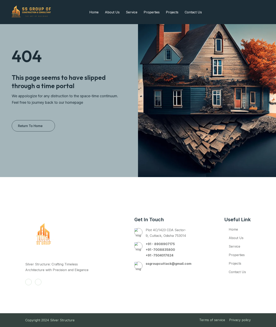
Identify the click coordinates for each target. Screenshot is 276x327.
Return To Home (30, 126)
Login (249, 12)
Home (94, 12)
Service (131, 12)
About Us (112, 12)
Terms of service (212, 320)
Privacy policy (240, 320)
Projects (172, 12)
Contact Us (193, 12)
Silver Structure (63, 320)
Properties (152, 12)
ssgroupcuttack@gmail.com (168, 264)
